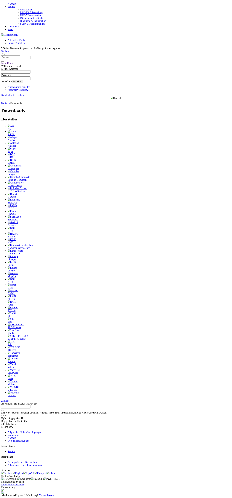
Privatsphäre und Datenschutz (22, 462)
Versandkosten (46, 495)
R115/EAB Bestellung (31, 12)
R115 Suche (26, 9)
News (10, 29)
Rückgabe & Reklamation (33, 21)
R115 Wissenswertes (30, 15)
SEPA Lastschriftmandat (32, 23)
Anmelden (17, 81)
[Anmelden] (2, 410)
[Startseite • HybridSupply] (9, 34)
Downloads (13, 26)
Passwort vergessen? (18, 89)
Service (11, 6)
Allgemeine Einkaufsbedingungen (25, 432)
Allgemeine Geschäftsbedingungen (25, 465)
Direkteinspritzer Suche (32, 18)
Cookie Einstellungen (18, 440)
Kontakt (12, 4)
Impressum (13, 435)
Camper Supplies (16, 43)
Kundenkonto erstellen (19, 87)
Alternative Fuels (16, 40)
